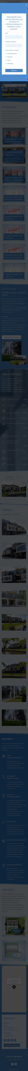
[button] (26, 5)
